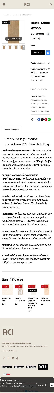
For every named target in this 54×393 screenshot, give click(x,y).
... (12, 15)
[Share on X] (42, 119)
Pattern (33, 107)
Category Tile (41, 96)
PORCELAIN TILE (36, 100)
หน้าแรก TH (6, 15)
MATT (37, 111)
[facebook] (4, 358)
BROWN (17, 15)
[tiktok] (17, 358)
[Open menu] (3, 4)
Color (42, 111)
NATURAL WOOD (41, 107)
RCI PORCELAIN (42, 89)
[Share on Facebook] (38, 119)
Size (40, 104)
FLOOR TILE (34, 104)
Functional (44, 100)
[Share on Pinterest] (45, 119)
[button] (51, 4)
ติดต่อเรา (38, 52)
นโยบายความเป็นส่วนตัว (12, 386)
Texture (33, 111)
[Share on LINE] (49, 119)
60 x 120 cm (45, 104)
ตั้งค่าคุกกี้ (42, 385)
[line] (13, 358)
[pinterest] (8, 358)
